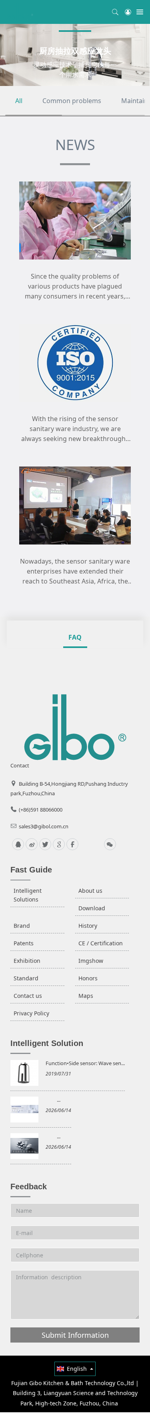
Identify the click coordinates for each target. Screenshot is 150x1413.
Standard (26, 978)
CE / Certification (100, 943)
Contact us (28, 995)
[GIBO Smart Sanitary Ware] (20, 12)
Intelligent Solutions (28, 895)
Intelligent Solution (46, 1043)
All (18, 100)
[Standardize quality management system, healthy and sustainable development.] (75, 362)
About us (90, 890)
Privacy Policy (31, 1013)
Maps (85, 995)
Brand (22, 925)
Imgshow (90, 960)
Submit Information (75, 1335)
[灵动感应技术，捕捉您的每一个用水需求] (75, 55)
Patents (24, 943)
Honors (88, 978)
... (58, 1099)
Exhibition (27, 960)
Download (91, 908)
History (87, 925)
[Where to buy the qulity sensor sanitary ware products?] (75, 220)
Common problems (71, 100)
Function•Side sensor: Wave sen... (85, 1063)
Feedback (28, 1186)
